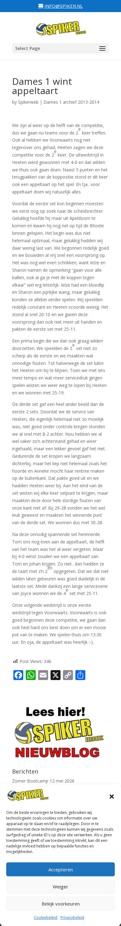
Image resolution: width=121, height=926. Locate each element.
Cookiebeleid (45, 917)
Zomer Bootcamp (30, 781)
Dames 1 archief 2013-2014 (71, 102)
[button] (112, 796)
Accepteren (60, 869)
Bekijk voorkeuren (61, 904)
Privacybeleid (72, 917)
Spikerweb (28, 102)
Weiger (60, 886)
